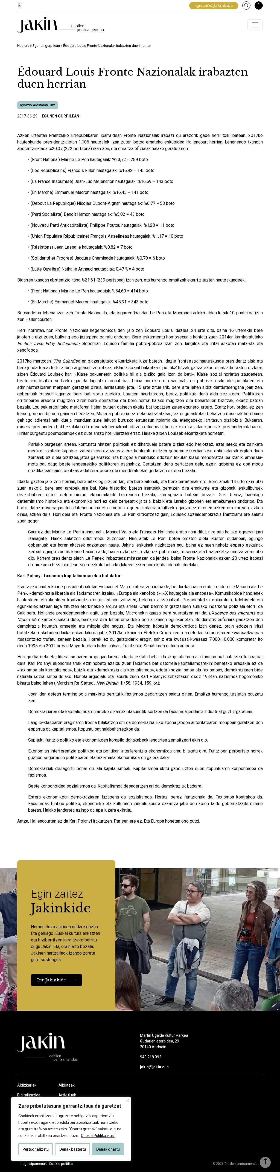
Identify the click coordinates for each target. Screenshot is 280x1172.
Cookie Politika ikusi (98, 1135)
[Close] (127, 1100)
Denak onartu (108, 1149)
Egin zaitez (214, 5)
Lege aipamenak (34, 1164)
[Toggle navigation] (255, 24)
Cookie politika (61, 1164)
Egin (51, 980)
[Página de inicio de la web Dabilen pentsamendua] (60, 24)
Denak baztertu (72, 1149)
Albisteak (67, 1085)
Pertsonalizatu (35, 1149)
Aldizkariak (26, 1085)
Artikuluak (67, 1095)
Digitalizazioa (28, 1095)
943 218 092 (150, 1057)
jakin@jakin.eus (154, 1067)
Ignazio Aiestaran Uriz (37, 105)
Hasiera (23, 46)
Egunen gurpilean (46, 46)
